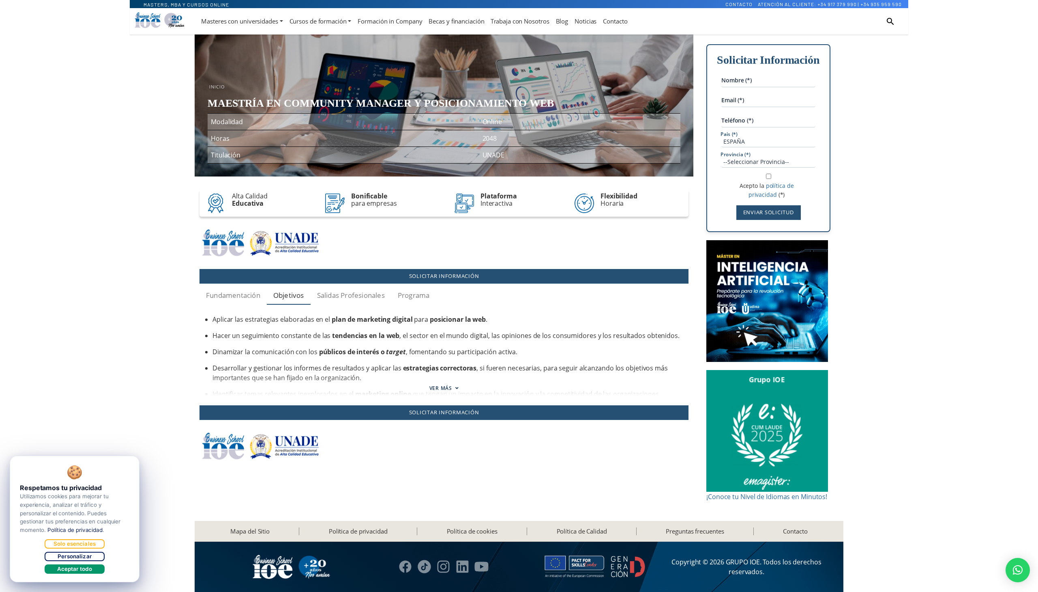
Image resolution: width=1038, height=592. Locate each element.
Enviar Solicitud (768, 212)
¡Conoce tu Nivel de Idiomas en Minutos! (766, 496)
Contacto (739, 4)
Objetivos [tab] (288, 295)
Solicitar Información (444, 276)
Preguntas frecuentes (695, 531)
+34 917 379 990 (837, 4)
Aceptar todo (74, 569)
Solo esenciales (75, 543)
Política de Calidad (582, 531)
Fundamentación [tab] (233, 295)
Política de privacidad (358, 531)
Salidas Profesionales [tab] (351, 295)
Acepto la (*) (767, 190)
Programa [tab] (414, 295)
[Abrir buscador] (890, 21)
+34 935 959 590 (881, 4)
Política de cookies (472, 531)
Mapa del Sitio (250, 531)
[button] (1018, 570)
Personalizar (75, 556)
